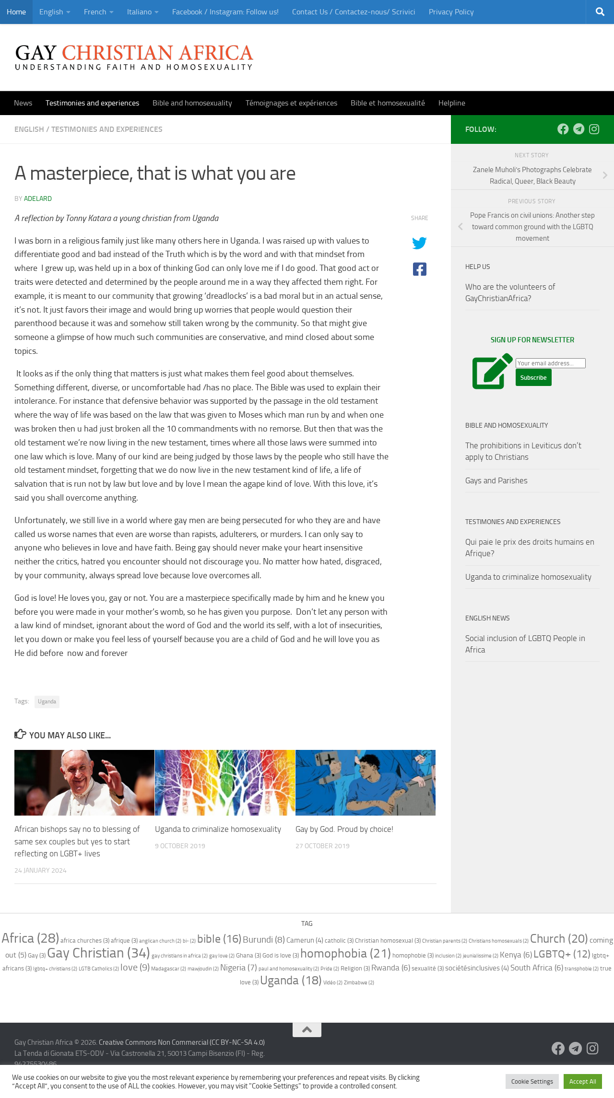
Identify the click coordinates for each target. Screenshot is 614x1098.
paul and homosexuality (289, 969)
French (95, 11)
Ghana (248, 955)
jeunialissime (480, 956)
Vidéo (332, 983)
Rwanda (390, 967)
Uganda (47, 701)
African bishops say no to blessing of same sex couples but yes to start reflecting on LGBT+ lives (77, 841)
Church (559, 938)
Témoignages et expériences (291, 102)
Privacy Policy (451, 11)
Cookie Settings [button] (532, 1081)
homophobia (345, 953)
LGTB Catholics (99, 969)
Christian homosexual (388, 940)
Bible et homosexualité (388, 102)
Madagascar (168, 969)
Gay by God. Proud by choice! (344, 829)
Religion (355, 968)
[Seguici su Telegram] (578, 129)
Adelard (38, 199)
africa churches (84, 940)
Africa (30, 938)
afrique (124, 940)
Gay (37, 955)
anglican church (160, 941)
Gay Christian (98, 953)
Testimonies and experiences (92, 102)
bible (219, 939)
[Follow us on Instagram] (594, 129)
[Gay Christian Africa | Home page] (134, 57)
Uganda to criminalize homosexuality (218, 829)
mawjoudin (203, 969)
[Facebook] (563, 129)
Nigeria (238, 967)
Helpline (451, 102)
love (135, 967)
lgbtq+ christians (55, 969)
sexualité (428, 968)
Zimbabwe (359, 983)
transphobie (582, 969)
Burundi (264, 939)
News (23, 102)
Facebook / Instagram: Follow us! (225, 11)
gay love (222, 956)
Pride (329, 969)
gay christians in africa (180, 956)
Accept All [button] (582, 1081)
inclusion (448, 956)
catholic (339, 940)
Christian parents (444, 941)
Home (16, 11)
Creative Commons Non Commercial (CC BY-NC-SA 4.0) (182, 1042)
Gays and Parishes (496, 480)
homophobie (413, 955)
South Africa (536, 967)
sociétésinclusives (477, 968)
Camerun (304, 940)
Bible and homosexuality (192, 102)
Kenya (516, 954)
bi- (189, 941)
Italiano (139, 11)
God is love (280, 955)
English (51, 11)
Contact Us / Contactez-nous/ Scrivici (353, 11)
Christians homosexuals (499, 941)
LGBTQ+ (561, 954)
